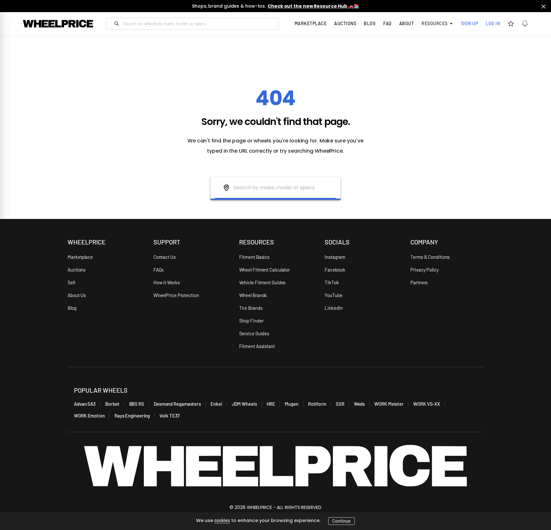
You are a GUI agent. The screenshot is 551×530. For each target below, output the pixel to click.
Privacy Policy (424, 269)
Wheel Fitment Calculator (264, 269)
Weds (359, 404)
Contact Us (164, 257)
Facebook (335, 269)
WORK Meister (389, 404)
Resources (435, 23)
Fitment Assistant (257, 346)
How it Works (166, 282)
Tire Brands (250, 308)
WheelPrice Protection (176, 295)
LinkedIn (333, 308)
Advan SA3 (85, 404)
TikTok (332, 282)
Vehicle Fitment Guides (262, 282)
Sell (71, 282)
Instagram (335, 257)
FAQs (158, 269)
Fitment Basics (254, 257)
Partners (419, 282)
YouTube (333, 295)
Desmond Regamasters (177, 404)
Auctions (76, 269)
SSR (340, 404)
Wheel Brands (253, 295)
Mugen (291, 404)
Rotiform (317, 404)
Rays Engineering (132, 415)
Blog (370, 23)
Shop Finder (251, 320)
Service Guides (254, 333)
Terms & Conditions (430, 257)
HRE (271, 404)
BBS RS (136, 404)
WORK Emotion (89, 415)
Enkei (216, 404)
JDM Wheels (244, 404)
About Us (77, 295)
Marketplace (80, 257)
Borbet (112, 404)
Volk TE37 (169, 415)
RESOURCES (256, 242)
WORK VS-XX (426, 404)
